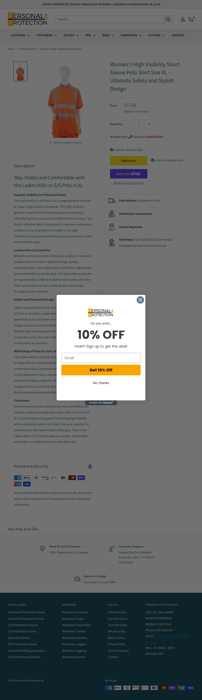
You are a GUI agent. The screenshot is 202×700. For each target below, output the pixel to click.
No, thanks (101, 383)
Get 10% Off (101, 370)
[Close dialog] (140, 299)
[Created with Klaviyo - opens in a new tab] (101, 402)
